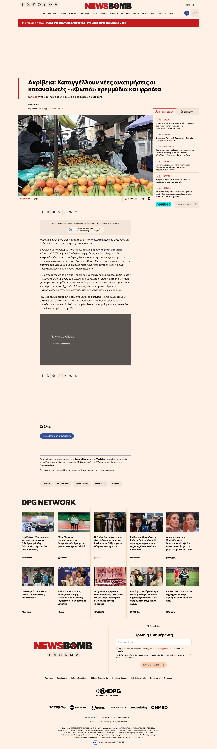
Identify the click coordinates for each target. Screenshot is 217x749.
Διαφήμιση (168, 678)
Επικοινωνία (155, 678)
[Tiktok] (44, 4)
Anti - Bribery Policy (138, 678)
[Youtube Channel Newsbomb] (50, 4)
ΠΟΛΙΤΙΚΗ (73, 13)
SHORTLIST (161, 13)
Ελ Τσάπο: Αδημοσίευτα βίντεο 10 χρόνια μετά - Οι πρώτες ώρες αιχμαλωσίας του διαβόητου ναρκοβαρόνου (174, 194)
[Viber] (33, 4)
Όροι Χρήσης (62, 678)
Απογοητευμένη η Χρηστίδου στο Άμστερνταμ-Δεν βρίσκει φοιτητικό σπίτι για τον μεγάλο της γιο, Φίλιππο (179, 543)
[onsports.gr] (78, 707)
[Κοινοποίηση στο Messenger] (53, 212)
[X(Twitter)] (28, 4)
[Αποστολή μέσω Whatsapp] (59, 212)
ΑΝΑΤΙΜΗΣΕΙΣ (63, 484)
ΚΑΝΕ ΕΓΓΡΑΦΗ (151, 665)
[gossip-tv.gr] (57, 707)
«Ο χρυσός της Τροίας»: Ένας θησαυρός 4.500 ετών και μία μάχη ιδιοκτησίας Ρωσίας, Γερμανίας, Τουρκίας (108, 597)
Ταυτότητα (49, 678)
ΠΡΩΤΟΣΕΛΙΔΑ (148, 13)
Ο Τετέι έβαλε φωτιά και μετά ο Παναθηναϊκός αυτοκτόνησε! (34, 594)
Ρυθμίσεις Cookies (119, 678)
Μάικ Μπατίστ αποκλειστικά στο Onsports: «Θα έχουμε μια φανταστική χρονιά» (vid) (71, 542)
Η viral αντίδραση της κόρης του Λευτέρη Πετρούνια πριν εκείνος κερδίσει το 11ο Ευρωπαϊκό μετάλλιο (72, 597)
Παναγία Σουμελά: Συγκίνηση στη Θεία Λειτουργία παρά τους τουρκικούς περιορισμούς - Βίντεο (173, 167)
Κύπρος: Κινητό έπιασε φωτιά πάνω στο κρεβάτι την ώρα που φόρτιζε (173, 180)
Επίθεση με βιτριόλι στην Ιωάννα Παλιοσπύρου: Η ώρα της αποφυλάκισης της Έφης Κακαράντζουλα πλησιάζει (143, 543)
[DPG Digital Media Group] (108, 692)
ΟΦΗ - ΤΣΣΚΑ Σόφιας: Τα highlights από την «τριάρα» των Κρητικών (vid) (179, 596)
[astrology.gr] (119, 707)
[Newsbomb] (63, 646)
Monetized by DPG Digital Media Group (117, 717)
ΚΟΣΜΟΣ (103, 13)
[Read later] (149, 199)
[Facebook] (22, 4)
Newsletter (61, 470)
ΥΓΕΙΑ (94, 13)
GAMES (172, 13)
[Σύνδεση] (187, 13)
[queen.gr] (98, 707)
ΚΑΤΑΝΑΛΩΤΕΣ (82, 484)
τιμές (34, 96)
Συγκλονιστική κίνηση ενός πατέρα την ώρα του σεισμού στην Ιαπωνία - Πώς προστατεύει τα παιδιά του (175, 126)
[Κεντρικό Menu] (195, 13)
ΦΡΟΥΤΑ (115, 484)
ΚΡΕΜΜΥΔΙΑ (100, 484)
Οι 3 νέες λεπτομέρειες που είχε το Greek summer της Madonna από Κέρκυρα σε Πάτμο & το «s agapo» (108, 542)
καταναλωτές (94, 239)
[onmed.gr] (159, 707)
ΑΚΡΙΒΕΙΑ (46, 484)
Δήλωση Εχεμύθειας (79, 678)
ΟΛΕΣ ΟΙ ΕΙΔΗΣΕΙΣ (49, 13)
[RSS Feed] (55, 4)
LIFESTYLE (125, 13)
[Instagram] (39, 4)
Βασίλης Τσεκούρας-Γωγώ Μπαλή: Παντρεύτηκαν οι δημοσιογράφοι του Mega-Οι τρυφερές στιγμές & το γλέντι (144, 597)
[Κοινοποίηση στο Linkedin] (64, 212)
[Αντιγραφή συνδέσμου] (142, 199)
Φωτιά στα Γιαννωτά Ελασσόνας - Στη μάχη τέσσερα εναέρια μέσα (86, 22)
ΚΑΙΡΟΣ (136, 13)
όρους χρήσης (162, 649)
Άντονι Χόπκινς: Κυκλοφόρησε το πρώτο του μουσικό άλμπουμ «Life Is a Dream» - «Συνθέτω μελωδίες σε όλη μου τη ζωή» (175, 152)
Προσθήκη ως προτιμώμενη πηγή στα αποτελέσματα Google (87, 229)
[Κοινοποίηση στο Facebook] (42, 212)
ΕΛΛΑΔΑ (63, 13)
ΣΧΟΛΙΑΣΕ (132, 199)
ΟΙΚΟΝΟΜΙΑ (84, 13)
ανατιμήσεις (68, 243)
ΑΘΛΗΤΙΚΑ (114, 13)
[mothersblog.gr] (139, 707)
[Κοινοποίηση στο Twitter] (48, 212)
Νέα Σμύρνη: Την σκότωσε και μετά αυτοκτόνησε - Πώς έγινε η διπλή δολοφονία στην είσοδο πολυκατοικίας (35, 543)
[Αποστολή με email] (76, 212)
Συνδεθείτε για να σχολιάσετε (57, 436)
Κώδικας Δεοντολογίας (100, 678)
